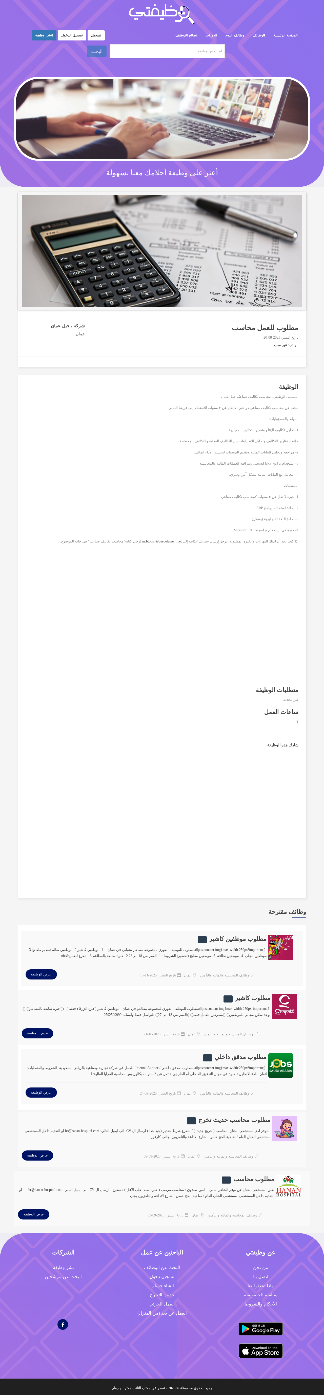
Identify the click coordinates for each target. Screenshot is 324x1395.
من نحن (260, 1267)
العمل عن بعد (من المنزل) (162, 1313)
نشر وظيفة (63, 1267)
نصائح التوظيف (186, 35)
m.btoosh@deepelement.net (162, 541)
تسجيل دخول (162, 1276)
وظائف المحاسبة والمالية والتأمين (224, 975)
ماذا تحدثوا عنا (261, 1285)
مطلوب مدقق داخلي (241, 1057)
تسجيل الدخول (72, 35)
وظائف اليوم (235, 35)
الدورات (211, 35)
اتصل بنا (260, 1276)
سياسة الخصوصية (260, 1294)
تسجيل (96, 35)
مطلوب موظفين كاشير (238, 938)
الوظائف (259, 35)
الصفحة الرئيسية (285, 35)
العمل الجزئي (162, 1303)
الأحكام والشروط (261, 1303)
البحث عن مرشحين (63, 1276)
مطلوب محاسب (253, 1179)
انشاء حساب (162, 1285)
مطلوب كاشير (253, 998)
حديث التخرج (162, 1294)
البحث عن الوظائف (162, 1267)
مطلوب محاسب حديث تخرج (234, 1120)
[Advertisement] (162, 618)
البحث (97, 51)
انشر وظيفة (44, 35)
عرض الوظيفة (41, 974)
